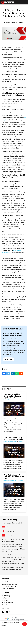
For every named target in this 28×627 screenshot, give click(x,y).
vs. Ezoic (4, 604)
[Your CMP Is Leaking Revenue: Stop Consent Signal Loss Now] (14, 413)
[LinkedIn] (7, 612)
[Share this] (4, 373)
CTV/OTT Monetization (9, 586)
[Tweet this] (8, 373)
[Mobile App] (4, 531)
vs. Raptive (5, 600)
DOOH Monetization (8, 588)
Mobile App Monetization (9, 584)
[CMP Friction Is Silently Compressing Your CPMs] (14, 453)
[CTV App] (4, 535)
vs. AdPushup (6, 596)
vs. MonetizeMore (7, 602)
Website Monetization (8, 582)
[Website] (4, 526)
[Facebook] (3, 612)
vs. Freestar (5, 598)
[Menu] (26, 2)
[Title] (10, 612)
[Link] (7, 2)
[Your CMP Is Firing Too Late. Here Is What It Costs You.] (14, 492)
